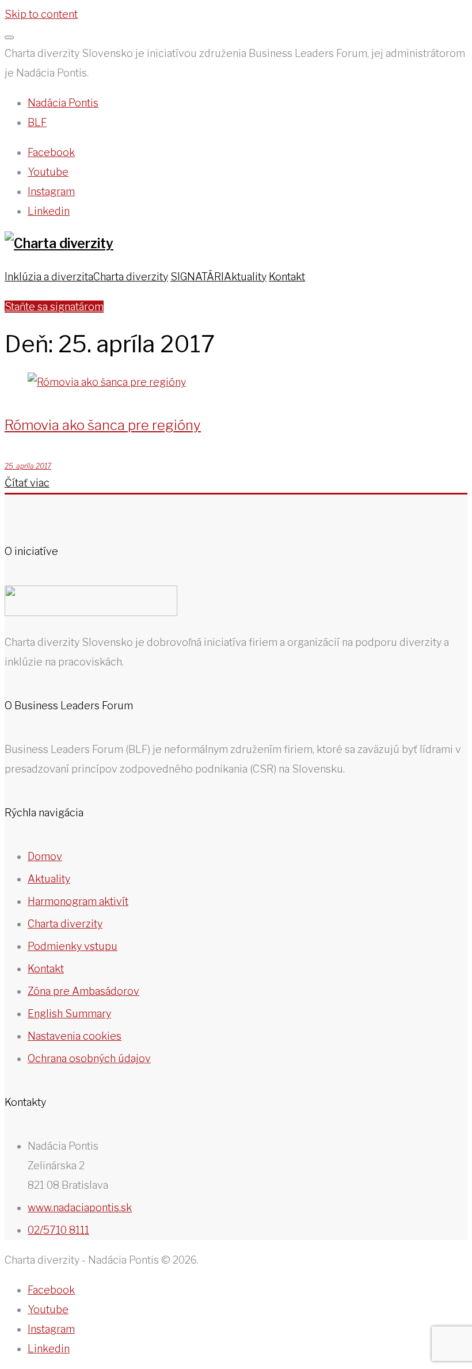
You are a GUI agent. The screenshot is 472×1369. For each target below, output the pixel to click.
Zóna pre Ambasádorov (83, 991)
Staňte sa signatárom (54, 307)
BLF (37, 122)
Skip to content (41, 14)
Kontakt (287, 277)
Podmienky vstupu (72, 946)
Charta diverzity (130, 277)
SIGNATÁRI (197, 277)
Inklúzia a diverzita (49, 277)
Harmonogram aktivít (78, 901)
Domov (45, 856)
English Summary (69, 1013)
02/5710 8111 (58, 1230)
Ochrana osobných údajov (89, 1058)
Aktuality (245, 277)
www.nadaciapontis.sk (80, 1207)
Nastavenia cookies (74, 1036)
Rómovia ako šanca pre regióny (103, 425)
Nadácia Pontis (63, 103)
